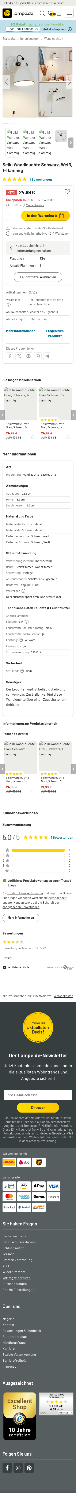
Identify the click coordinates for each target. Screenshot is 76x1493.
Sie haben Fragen (15, 1236)
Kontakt (8, 1325)
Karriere (9, 1348)
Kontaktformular (14, 1133)
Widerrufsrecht (14, 1272)
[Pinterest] (28, 356)
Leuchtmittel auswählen (38, 277)
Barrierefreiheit (14, 1360)
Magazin (8, 1319)
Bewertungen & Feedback (22, 1331)
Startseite (9, 38)
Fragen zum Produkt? (55, 333)
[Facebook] (10, 356)
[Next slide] (70, 143)
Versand (9, 1254)
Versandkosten (35, 205)
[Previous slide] (5, 143)
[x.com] (19, 356)
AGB (6, 1266)
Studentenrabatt (15, 1336)
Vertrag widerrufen (17, 1278)
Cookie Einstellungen (18, 1289)
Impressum (11, 1366)
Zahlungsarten (13, 1248)
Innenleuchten (29, 38)
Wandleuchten (53, 38)
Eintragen (38, 1107)
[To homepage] (18, 13)
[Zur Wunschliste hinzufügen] (67, 191)
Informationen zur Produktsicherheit (30, 723)
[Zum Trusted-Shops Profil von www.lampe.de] (38, 1416)
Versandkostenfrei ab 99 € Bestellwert (38, 228)
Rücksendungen (15, 1284)
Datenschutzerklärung (41, 1141)
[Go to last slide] (2, 415)
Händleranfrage (14, 1342)
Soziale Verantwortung (19, 1354)
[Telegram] (47, 356)
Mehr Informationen (20, 331)
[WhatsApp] (38, 356)
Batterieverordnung (17, 1260)
